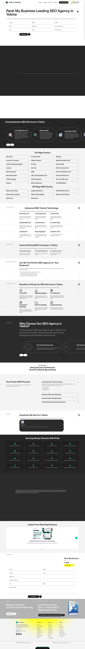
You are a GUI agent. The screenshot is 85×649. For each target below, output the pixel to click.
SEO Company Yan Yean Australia (33, 445)
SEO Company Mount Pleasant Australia (70, 460)
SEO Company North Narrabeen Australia (51, 467)
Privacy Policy (61, 636)
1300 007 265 (76, 2)
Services (40, 2)
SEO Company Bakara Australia (51, 445)
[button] (21, 355)
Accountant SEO (50, 632)
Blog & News (61, 626)
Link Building (38, 629)
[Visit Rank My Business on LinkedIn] (68, 562)
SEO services (23, 81)
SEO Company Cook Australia (33, 467)
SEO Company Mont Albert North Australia (51, 460)
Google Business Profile (63, 633)
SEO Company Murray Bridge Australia (15, 445)
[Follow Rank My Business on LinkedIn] (21, 634)
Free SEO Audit (62, 627)
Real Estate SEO (50, 630)
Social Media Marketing (40, 632)
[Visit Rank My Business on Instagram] (64, 562)
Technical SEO (39, 627)
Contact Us (55, 2)
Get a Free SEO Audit (63, 2)
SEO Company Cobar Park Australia (15, 460)
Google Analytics (62, 632)
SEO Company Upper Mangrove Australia (70, 445)
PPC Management (39, 630)
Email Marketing (39, 636)
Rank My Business (18, 642)
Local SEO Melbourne (40, 626)
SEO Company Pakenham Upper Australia (70, 467)
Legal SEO (49, 627)
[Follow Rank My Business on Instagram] (17, 634)
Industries (45, 2)
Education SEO (50, 633)
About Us (50, 2)
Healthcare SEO (50, 626)
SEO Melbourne (62, 630)
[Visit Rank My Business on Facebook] (66, 562)
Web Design (38, 633)
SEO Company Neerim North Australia (33, 460)
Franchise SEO (50, 636)
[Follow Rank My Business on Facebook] (19, 634)
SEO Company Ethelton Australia (15, 467)
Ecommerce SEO (50, 629)
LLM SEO (56, 235)
